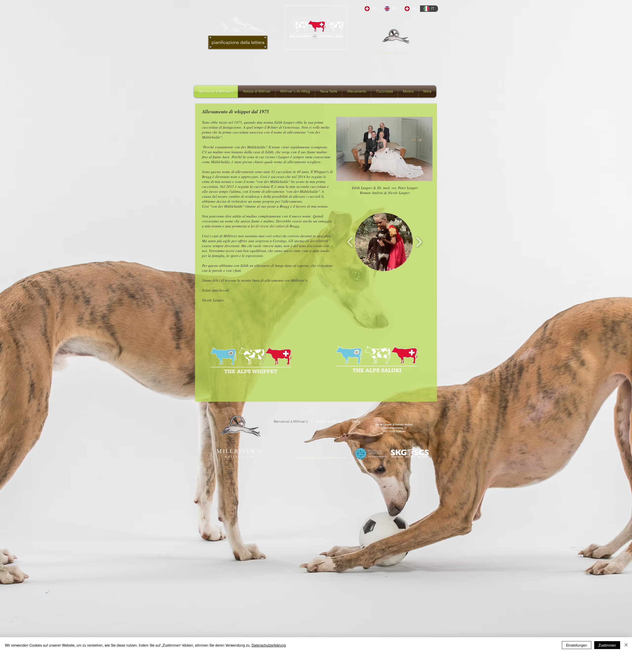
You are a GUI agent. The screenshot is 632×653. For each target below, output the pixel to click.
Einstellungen (576, 645)
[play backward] (350, 241)
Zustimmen (607, 645)
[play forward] (418, 241)
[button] (384, 242)
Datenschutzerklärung (269, 645)
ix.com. (342, 457)
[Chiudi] (626, 645)
